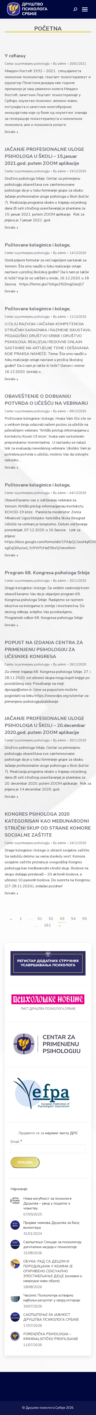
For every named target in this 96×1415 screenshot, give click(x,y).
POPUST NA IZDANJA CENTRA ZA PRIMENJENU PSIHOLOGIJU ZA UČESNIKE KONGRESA (44, 649)
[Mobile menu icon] (86, 9)
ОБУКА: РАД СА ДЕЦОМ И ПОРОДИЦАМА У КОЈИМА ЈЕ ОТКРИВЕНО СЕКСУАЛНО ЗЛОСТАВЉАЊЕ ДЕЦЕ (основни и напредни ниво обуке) (52, 1271)
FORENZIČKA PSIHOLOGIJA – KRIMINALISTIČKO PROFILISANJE (50, 1336)
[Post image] (15, 1201)
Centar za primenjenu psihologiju (27, 64)
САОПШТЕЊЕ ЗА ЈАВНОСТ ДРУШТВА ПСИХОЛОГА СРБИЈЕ (51, 1317)
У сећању (15, 56)
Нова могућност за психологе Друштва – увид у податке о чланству (47, 1203)
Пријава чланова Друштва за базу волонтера (51, 1225)
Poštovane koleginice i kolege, (38, 245)
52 (51, 918)
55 (84, 918)
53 (62, 918)
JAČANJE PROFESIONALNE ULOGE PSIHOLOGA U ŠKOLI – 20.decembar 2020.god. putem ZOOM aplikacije (45, 725)
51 (40, 918)
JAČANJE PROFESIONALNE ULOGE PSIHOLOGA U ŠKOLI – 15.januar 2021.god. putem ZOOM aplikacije (44, 156)
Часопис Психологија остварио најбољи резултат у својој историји (51, 1298)
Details (10, 132)
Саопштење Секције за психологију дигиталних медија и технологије (52, 1244)
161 (47, 925)
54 (73, 918)
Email (16, 1141)
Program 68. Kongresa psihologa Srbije (47, 573)
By (59, 64)
